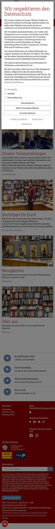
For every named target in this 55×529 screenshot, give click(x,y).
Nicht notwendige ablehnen (27, 108)
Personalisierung (15, 97)
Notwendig (12, 89)
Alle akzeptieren (27, 103)
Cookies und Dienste (18, 119)
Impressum (26, 124)
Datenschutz (37, 119)
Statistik (11, 93)
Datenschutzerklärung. (14, 82)
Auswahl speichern (27, 113)
